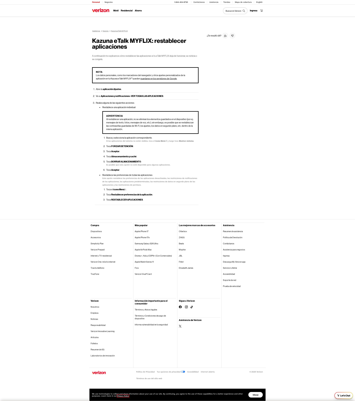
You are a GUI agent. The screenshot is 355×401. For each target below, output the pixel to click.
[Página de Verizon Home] (100, 10)
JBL (180, 256)
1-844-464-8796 (181, 2)
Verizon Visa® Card (143, 274)
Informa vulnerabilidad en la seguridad (151, 324)
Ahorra (138, 10)
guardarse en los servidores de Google (158, 78)
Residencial (127, 10)
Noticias (94, 319)
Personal (96, 2)
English (259, 2)
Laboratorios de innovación (103, 355)
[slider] (343, 395)
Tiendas (226, 2)
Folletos (94, 343)
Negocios (109, 2)
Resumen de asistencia (233, 231)
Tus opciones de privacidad (169, 372)
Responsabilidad (98, 325)
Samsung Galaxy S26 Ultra (146, 243)
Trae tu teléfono (97, 268)
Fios (137, 268)
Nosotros (95, 307)
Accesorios (96, 237)
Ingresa (226, 256)
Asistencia (213, 2)
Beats (181, 243)
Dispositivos (96, 231)
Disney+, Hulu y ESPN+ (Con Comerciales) (153, 256)
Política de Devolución (232, 237)
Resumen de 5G (97, 349)
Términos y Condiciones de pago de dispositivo (150, 317)
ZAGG (181, 237)
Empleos (95, 313)
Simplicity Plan (97, 243)
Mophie (182, 249)
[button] (225, 36)
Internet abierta (208, 372)
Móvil (116, 10)
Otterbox (183, 231)
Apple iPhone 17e (142, 237)
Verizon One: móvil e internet (103, 262)
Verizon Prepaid (98, 249)
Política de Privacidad (145, 372)
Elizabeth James (186, 268)
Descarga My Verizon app (234, 262)
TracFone (95, 274)
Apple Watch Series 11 (144, 262)
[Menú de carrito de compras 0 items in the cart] (261, 10)
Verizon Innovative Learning (103, 331)
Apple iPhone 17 (142, 231)
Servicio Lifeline (230, 268)
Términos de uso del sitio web (149, 378)
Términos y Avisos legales (146, 309)
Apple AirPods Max (143, 249)
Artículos (95, 337)
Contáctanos (199, 2)
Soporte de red (229, 280)
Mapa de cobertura (243, 2)
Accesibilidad (229, 274)
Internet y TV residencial (101, 256)
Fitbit (181, 262)
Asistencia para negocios (234, 249)
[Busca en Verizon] (235, 10)
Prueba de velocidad (232, 286)
